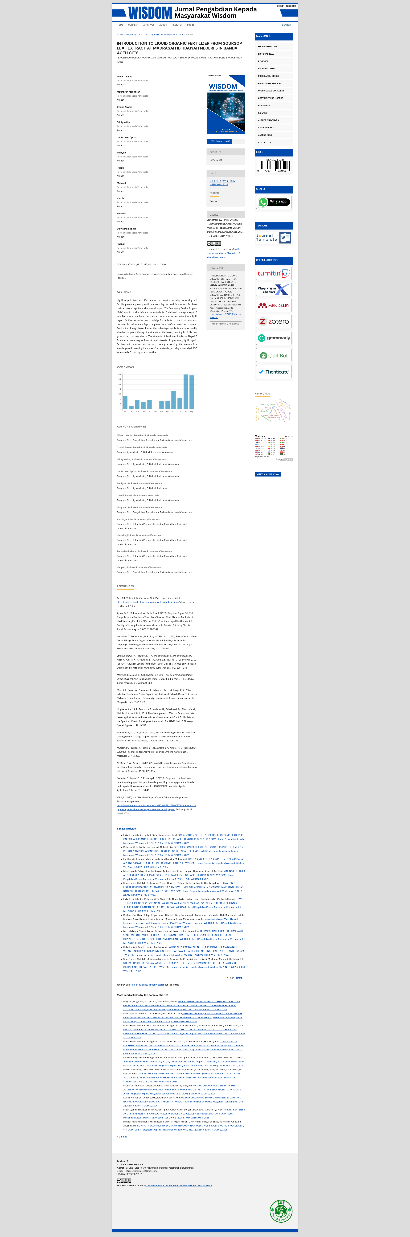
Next (239, 978)
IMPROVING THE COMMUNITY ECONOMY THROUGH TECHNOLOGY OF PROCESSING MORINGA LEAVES (188, 1126)
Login (190, 25)
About (163, 25)
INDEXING (262, 113)
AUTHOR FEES (265, 135)
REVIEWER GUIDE (266, 69)
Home (120, 25)
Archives (149, 25)
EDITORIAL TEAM (266, 54)
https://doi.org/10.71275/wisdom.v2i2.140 (144, 264)
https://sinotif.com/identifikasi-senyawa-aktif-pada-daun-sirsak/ (148, 602)
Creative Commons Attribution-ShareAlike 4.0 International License (224, 253)
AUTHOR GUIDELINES (268, 120)
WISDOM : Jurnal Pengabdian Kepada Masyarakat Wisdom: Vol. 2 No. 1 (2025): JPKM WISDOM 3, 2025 (175, 1130)
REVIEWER (263, 61)
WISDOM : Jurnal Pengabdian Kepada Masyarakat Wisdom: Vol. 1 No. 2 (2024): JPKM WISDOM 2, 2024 (175, 1010)
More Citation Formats (225, 324)
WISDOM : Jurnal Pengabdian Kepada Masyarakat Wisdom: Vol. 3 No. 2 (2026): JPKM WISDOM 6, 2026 (176, 955)
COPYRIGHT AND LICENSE (270, 98)
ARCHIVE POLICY (266, 128)
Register (177, 25)
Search (286, 25)
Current (133, 25)
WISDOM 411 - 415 (220, 141)
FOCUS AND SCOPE (267, 46)
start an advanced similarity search (147, 985)
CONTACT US (264, 142)
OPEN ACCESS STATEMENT (271, 91)
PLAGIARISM (264, 105)
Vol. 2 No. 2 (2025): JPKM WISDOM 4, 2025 (161, 34)
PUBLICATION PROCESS (269, 83)
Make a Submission (268, 474)
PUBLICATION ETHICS (268, 76)
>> (126, 1137)
